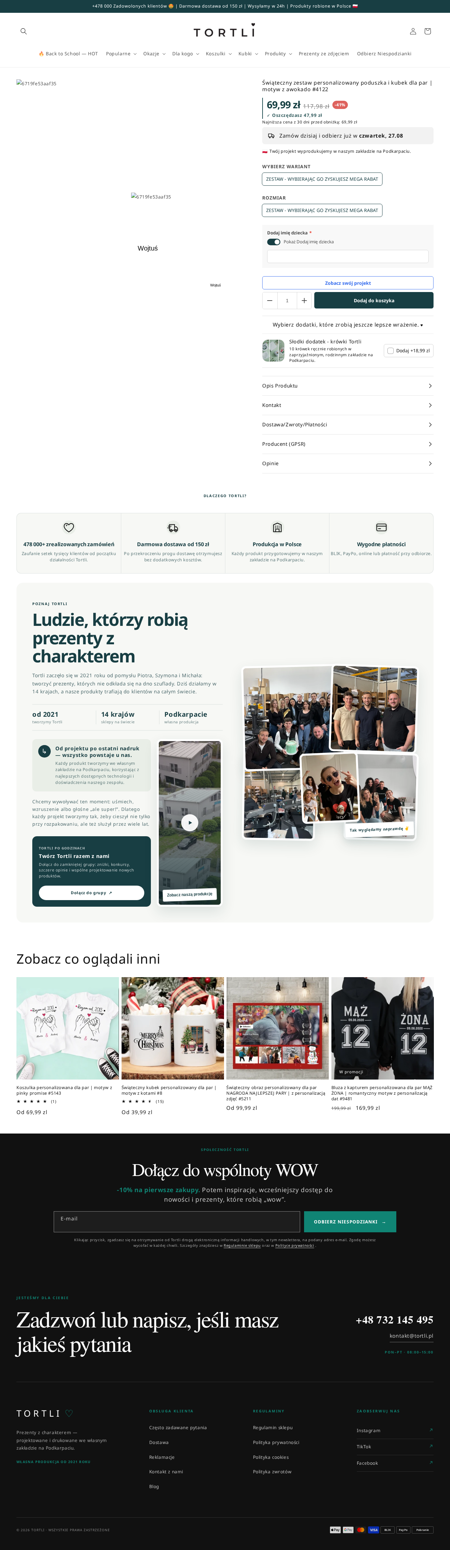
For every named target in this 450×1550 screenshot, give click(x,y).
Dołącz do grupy (91, 892)
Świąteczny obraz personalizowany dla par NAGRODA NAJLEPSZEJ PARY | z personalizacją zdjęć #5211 (275, 1093)
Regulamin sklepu (273, 1427)
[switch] (273, 242)
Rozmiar (274, 198)
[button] (23, 31)
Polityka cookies (271, 1457)
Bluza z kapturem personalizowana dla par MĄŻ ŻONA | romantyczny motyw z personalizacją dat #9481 (382, 1093)
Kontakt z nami (166, 1472)
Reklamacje (162, 1457)
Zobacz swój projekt (348, 283)
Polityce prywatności (294, 1245)
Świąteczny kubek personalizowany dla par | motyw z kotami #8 (169, 1090)
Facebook (367, 1463)
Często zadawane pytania (178, 1427)
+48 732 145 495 (395, 1319)
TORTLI (44, 1413)
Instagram (368, 1430)
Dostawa (159, 1442)
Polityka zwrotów (272, 1472)
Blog (154, 1486)
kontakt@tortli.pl (412, 1335)
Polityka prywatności (276, 1442)
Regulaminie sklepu (242, 1245)
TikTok (364, 1447)
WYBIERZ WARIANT (286, 166)
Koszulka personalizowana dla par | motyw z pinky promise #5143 (64, 1090)
